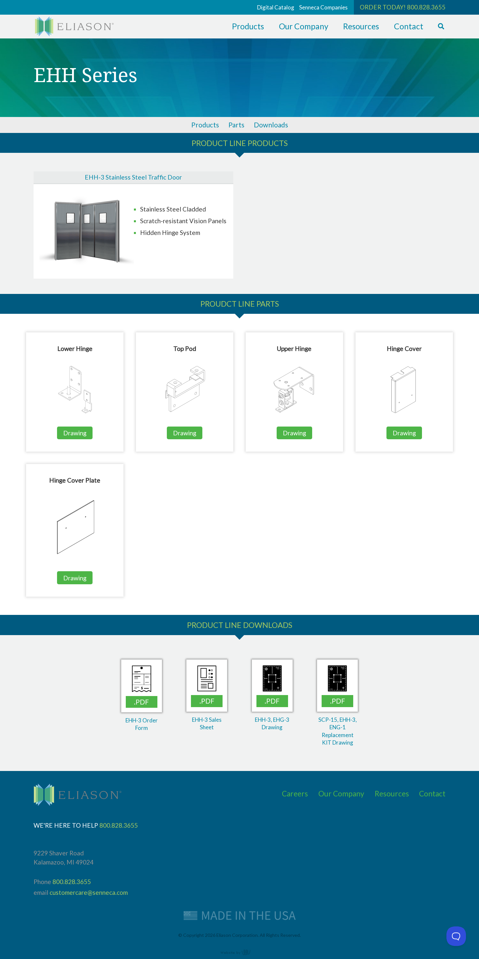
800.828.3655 (426, 7)
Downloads (271, 125)
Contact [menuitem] (408, 26)
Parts (236, 125)
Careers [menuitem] (295, 793)
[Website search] (441, 26)
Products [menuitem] (248, 26)
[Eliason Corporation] (74, 34)
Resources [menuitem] (361, 26)
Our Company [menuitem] (303, 26)
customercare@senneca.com (89, 892)
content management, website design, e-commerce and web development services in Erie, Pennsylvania (239, 952)
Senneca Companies (323, 7)
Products (205, 125)
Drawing (74, 433)
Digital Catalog (275, 7)
